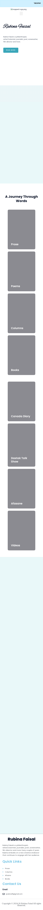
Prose (14, 244)
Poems (15, 286)
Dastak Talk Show (19, 459)
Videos (15, 545)
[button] (21, 13)
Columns (17, 328)
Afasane (16, 503)
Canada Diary (20, 416)
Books (15, 370)
